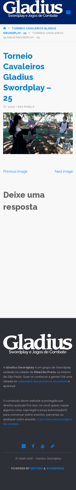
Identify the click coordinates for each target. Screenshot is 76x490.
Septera (36, 468)
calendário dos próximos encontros (42, 381)
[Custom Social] (52, 446)
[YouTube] (42, 446)
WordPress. (55, 468)
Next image (64, 171)
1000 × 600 (16, 106)
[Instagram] (23, 446)
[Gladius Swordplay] (33, 9)
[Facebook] (33, 446)
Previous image (15, 171)
